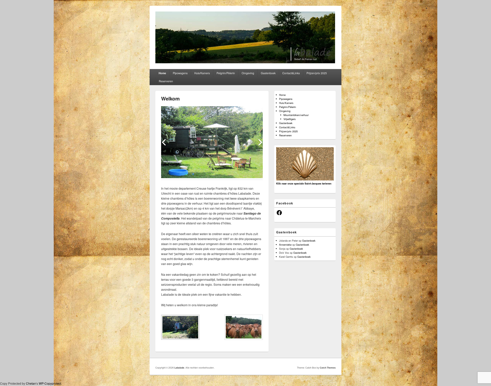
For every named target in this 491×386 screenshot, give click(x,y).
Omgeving (248, 73)
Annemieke (285, 244)
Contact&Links (291, 73)
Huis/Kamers (202, 73)
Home (162, 73)
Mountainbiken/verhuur (296, 115)
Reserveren (166, 81)
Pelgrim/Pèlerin (226, 73)
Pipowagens (180, 73)
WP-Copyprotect (50, 383)
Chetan (31, 383)
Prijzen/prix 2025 (316, 73)
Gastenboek (268, 73)
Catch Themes (328, 367)
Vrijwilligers (289, 119)
